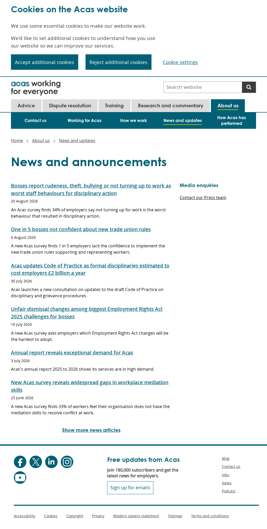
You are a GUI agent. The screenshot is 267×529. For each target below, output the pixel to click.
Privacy (98, 515)
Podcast (228, 491)
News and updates (77, 140)
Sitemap (175, 515)
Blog (225, 458)
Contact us (231, 466)
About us (41, 140)
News (227, 482)
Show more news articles (91, 430)
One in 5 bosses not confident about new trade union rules (81, 229)
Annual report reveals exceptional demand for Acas (72, 352)
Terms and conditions (210, 515)
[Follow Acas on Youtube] (20, 477)
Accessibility (24, 515)
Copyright (74, 515)
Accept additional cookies (44, 62)
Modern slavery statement (136, 515)
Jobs (225, 474)
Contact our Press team (203, 197)
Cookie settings (180, 62)
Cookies (50, 515)
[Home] (35, 83)
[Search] (249, 87)
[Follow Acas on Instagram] (67, 462)
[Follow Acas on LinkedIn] (51, 462)
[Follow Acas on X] (35, 462)
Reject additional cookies (118, 62)
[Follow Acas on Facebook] (20, 462)
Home (17, 140)
